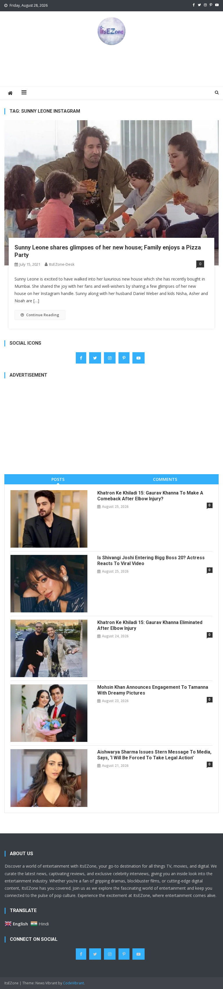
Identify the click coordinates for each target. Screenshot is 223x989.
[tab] (58, 479)
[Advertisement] (111, 65)
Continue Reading (42, 314)
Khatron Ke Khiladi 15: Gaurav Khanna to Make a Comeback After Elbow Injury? (150, 495)
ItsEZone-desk (62, 264)
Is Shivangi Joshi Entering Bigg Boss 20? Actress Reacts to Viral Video (151, 560)
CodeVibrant (73, 983)
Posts (57, 479)
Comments (165, 479)
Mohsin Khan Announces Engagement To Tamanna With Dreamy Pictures (152, 690)
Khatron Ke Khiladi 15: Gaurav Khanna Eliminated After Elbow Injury (149, 625)
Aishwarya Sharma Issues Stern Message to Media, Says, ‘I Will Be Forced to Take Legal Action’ (154, 754)
